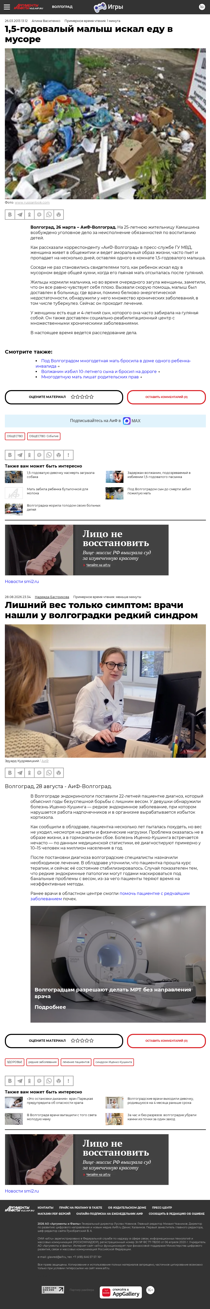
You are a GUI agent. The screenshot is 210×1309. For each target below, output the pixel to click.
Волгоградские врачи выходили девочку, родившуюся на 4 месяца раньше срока (161, 1101)
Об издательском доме (127, 1207)
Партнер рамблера (82, 1289)
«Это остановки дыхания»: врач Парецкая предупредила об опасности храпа (60, 1101)
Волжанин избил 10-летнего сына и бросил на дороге (99, 371)
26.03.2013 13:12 (16, 21)
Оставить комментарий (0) (166, 397)
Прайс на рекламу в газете (80, 1207)
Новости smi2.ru (22, 581)
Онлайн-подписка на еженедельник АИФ (109, 1214)
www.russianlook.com (32, 202)
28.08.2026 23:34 (18, 597)
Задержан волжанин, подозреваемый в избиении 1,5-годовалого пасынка (159, 475)
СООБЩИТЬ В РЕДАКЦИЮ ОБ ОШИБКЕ (177, 1214)
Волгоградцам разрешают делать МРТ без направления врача (113, 993)
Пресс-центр (162, 1207)
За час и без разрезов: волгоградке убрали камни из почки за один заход (162, 1117)
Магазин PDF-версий (54, 1214)
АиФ (45, 761)
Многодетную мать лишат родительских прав (90, 377)
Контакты (45, 1207)
